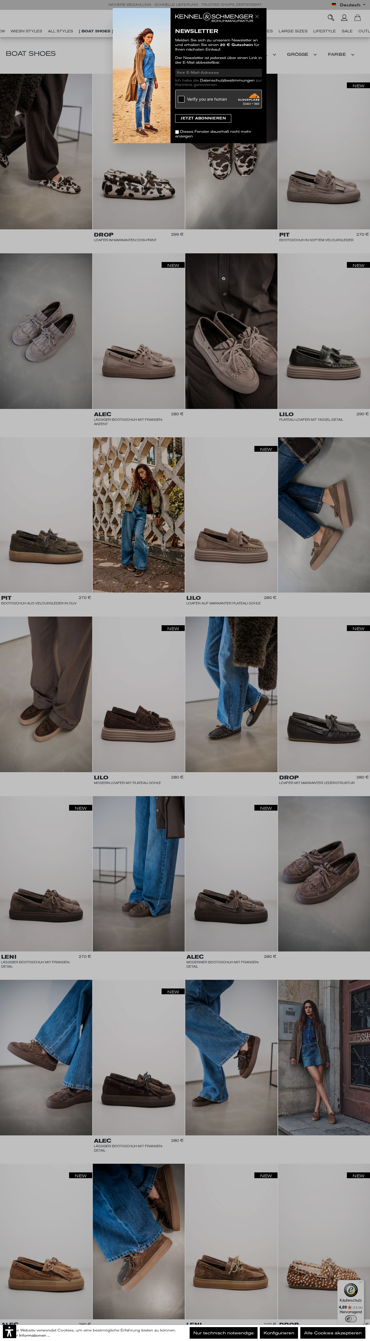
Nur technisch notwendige (223, 1333)
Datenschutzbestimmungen (227, 80)
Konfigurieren (279, 1333)
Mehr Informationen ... (29, 1335)
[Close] (257, 16)
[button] (9, 1331)
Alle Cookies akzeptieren (333, 1333)
